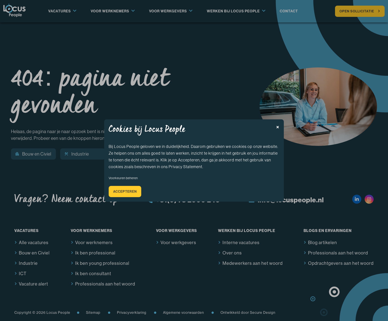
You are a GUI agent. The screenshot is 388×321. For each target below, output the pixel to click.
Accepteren (125, 191)
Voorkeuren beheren (123, 178)
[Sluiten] (277, 127)
